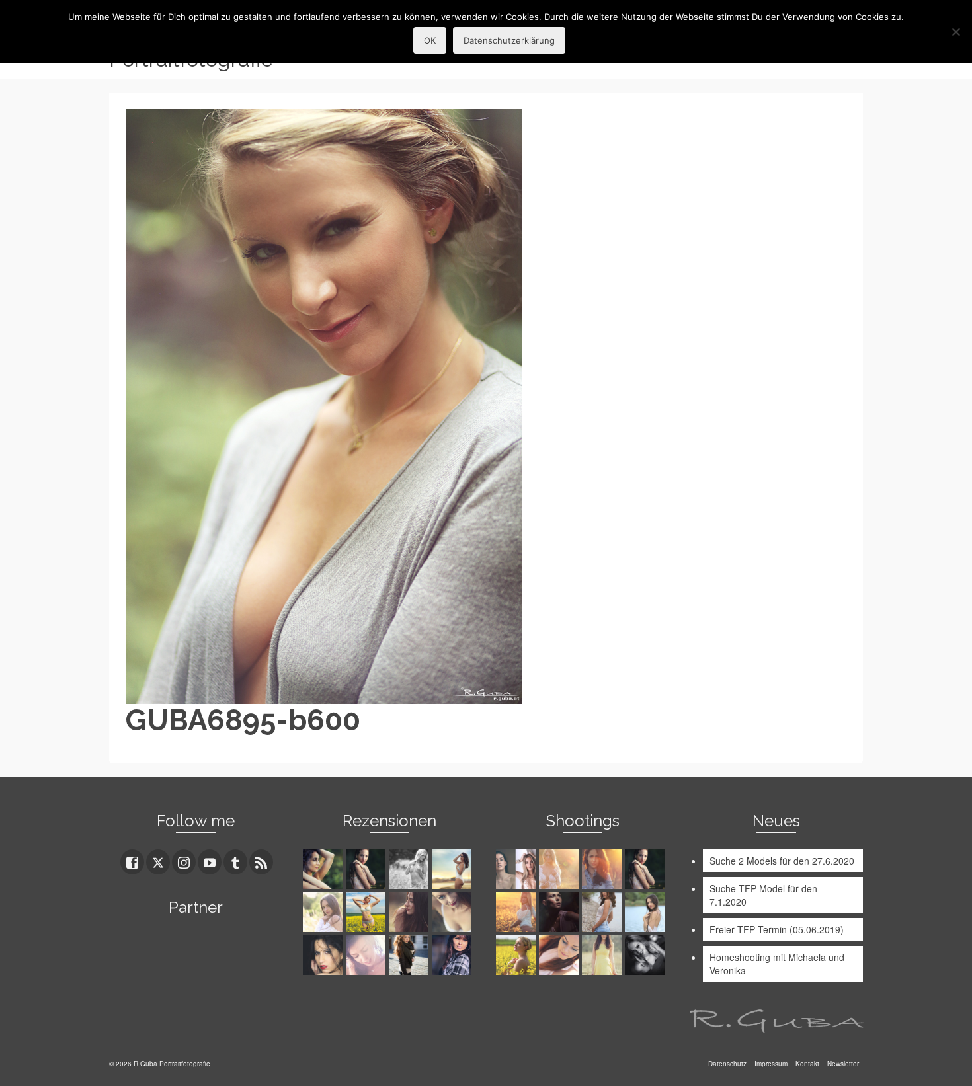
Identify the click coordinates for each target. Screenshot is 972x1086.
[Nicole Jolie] (410, 955)
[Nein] (955, 31)
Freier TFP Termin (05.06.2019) (776, 929)
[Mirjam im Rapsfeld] (517, 955)
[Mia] (560, 869)
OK (430, 40)
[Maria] (367, 869)
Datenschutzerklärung (509, 40)
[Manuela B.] (453, 955)
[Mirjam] (367, 912)
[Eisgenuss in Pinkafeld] (560, 912)
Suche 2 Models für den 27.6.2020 (781, 860)
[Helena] (560, 955)
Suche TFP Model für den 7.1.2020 (763, 895)
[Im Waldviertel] (517, 912)
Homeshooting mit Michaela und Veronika (776, 963)
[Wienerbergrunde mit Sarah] (603, 869)
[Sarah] (324, 869)
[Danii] (453, 912)
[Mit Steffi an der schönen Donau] (603, 912)
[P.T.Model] (410, 869)
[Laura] (324, 912)
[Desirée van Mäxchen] (367, 955)
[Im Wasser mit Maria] (646, 869)
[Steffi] (453, 869)
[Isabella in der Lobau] (603, 955)
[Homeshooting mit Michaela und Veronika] (517, 869)
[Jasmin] (324, 955)
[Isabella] (410, 912)
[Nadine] (646, 955)
